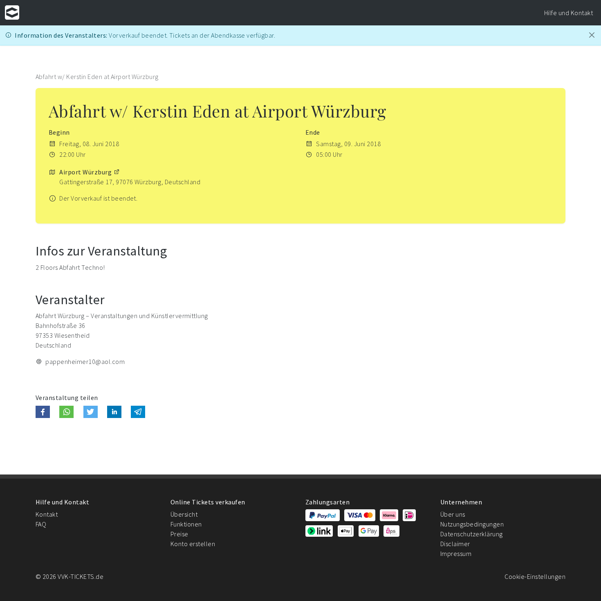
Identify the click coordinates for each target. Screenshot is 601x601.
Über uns (452, 514)
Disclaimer (455, 544)
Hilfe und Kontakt (568, 13)
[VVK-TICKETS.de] (12, 12)
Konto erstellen (192, 544)
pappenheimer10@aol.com (85, 361)
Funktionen (186, 524)
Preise (179, 534)
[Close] (592, 35)
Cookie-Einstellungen (535, 576)
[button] (43, 412)
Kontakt (47, 514)
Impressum (455, 553)
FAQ (41, 524)
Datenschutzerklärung (471, 534)
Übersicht (183, 514)
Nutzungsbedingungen (472, 524)
